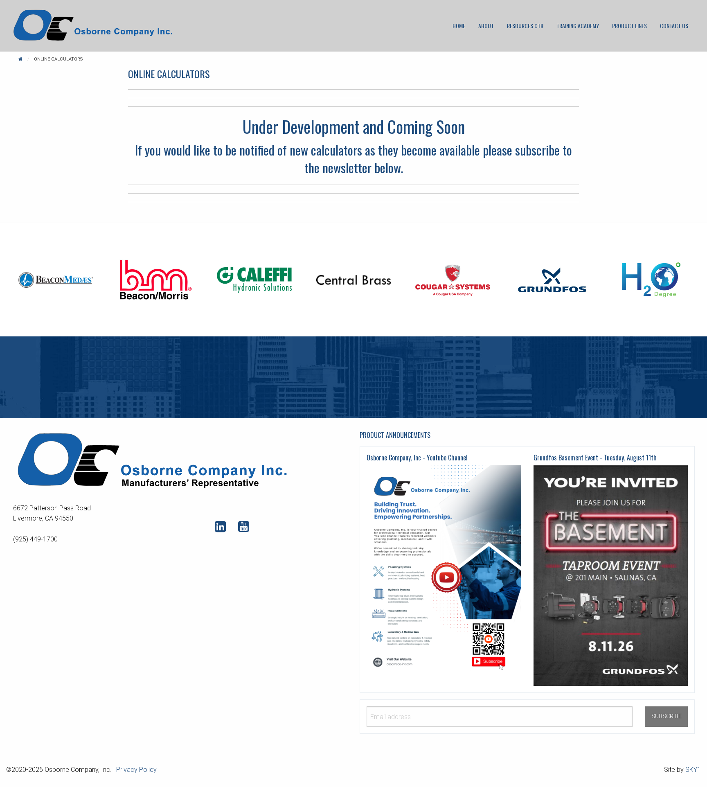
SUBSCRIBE (666, 716)
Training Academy (577, 25)
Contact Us (674, 25)
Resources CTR (525, 25)
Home (459, 25)
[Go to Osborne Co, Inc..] (20, 59)
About (486, 25)
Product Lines (629, 25)
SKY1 (693, 769)
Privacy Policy (136, 769)
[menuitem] (459, 25)
